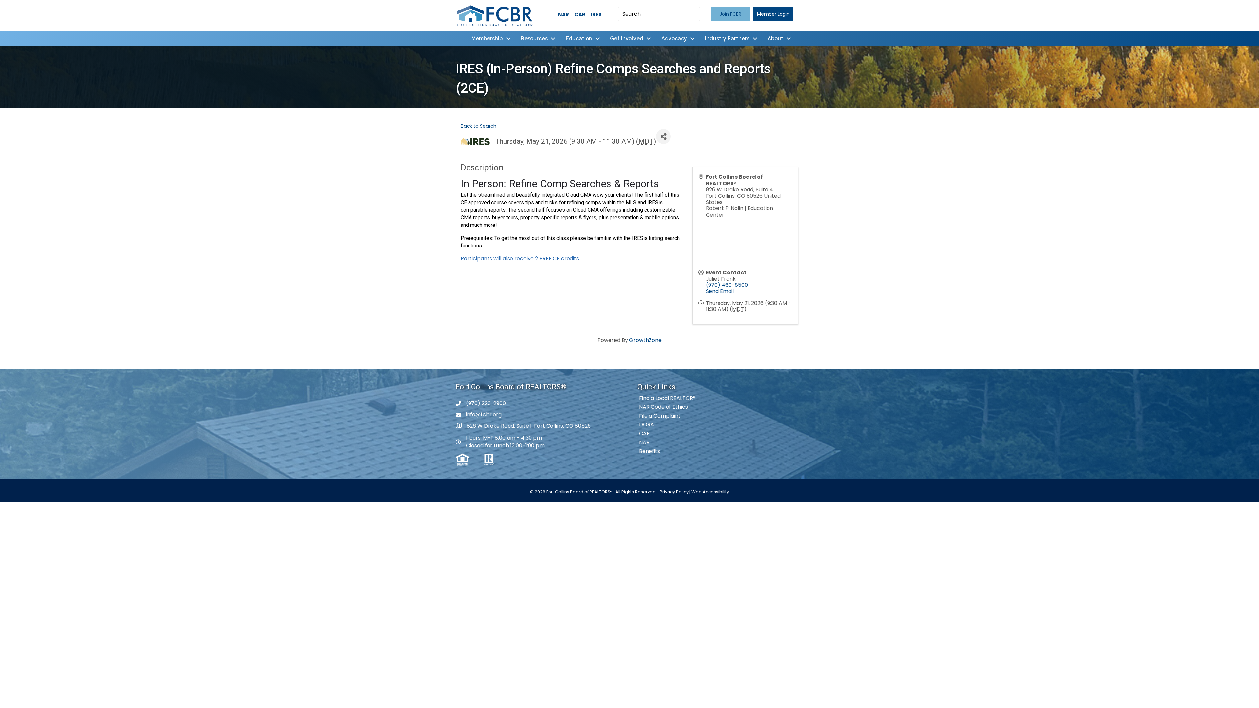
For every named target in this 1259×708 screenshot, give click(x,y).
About (775, 38)
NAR (563, 14)
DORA (646, 424)
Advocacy (674, 38)
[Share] (663, 136)
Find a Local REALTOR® (667, 398)
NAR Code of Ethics (663, 407)
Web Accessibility (710, 492)
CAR (579, 14)
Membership (487, 38)
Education (579, 38)
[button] (730, 14)
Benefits (649, 451)
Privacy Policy (674, 492)
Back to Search (478, 126)
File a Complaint (660, 416)
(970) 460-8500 (727, 285)
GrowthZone (645, 340)
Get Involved (626, 38)
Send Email (720, 291)
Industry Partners (727, 38)
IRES (596, 14)
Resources (534, 38)
